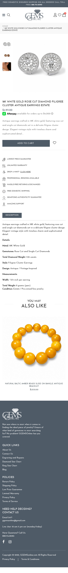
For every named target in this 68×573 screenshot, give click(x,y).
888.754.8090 (8, 536)
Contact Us (7, 454)
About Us (6, 450)
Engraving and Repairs (13, 458)
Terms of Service (10, 501)
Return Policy (8, 482)
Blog (4, 470)
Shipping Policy (9, 486)
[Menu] (4, 15)
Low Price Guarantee (12, 490)
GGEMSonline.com (28, 555)
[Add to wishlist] (54, 143)
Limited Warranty (10, 494)
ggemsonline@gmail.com (13, 521)
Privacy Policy (8, 497)
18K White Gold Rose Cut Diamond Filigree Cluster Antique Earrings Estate (32, 104)
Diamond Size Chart (11, 462)
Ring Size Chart (9, 466)
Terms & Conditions (30, 559)
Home (5, 26)
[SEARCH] (9, 14)
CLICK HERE (25, 172)
